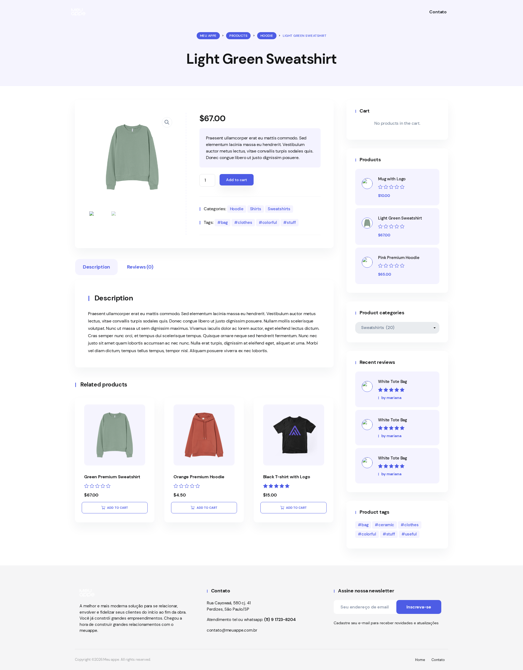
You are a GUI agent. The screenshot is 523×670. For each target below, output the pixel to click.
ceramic (386, 525)
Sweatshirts (279, 209)
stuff (291, 222)
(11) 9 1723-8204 (280, 619)
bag (224, 222)
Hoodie (237, 209)
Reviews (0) (140, 267)
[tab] (96, 268)
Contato (438, 659)
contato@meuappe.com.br (232, 630)
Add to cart (236, 179)
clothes (245, 222)
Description (96, 267)
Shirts (255, 209)
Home (420, 659)
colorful (269, 222)
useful (411, 534)
